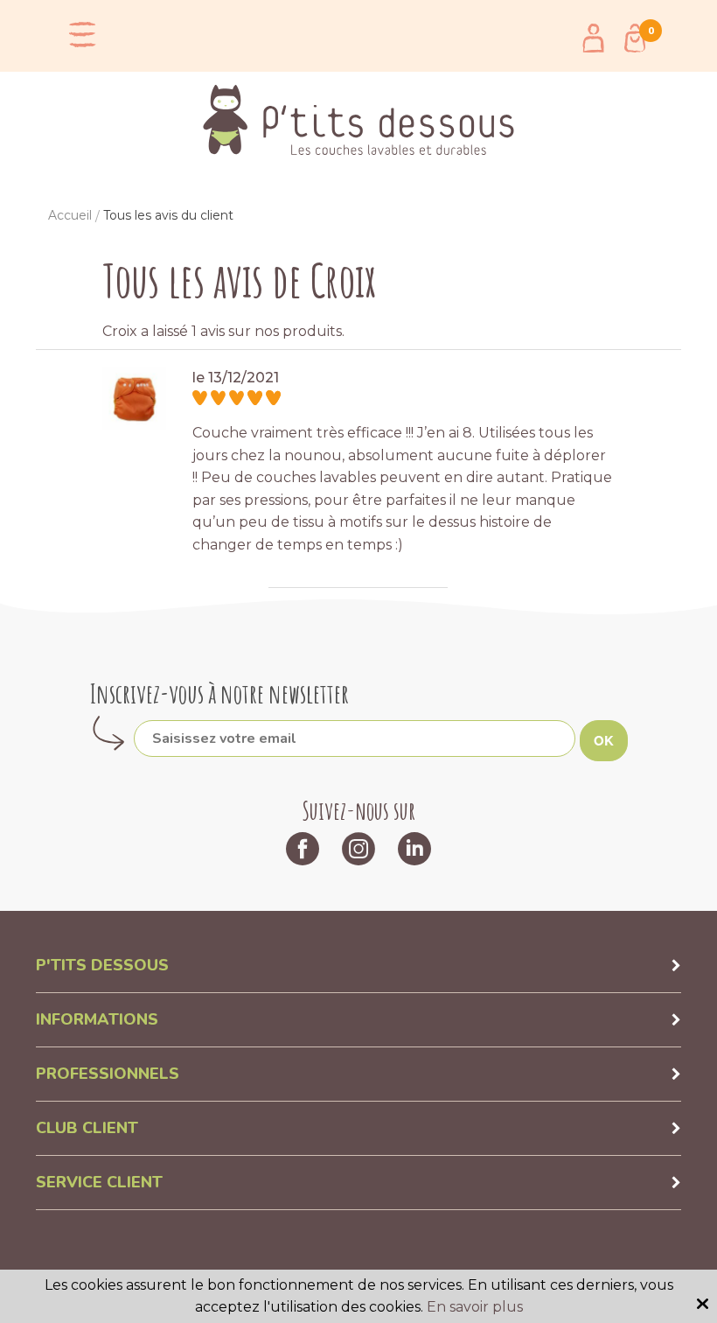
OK (604, 740)
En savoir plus (475, 1306)
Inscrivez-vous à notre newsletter (219, 693)
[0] (635, 38)
